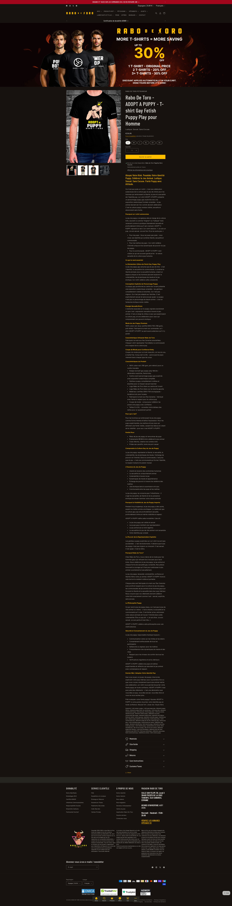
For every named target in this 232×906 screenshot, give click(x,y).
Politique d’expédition (160, 900)
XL (146, 142)
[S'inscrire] (97, 867)
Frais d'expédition (131, 136)
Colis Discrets (95, 809)
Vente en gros (120, 809)
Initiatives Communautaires (75, 802)
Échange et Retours (97, 799)
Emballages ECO (71, 796)
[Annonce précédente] (67, 2)
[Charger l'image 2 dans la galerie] (83, 170)
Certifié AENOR (71, 799)
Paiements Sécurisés (97, 805)
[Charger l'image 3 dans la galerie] (94, 170)
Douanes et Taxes (97, 802)
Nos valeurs (120, 799)
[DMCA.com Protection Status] (88, 892)
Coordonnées (148, 901)
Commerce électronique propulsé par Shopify (92, 900)
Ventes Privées (96, 812)
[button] (99, 11)
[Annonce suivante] (165, 2)
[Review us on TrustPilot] (129, 895)
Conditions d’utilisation (145, 900)
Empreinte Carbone (72, 809)
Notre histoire (120, 796)
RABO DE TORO (75, 900)
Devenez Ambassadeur (123, 805)
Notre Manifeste (71, 793)
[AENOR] (145, 892)
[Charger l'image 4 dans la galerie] (105, 170)
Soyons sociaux (121, 815)
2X (153, 142)
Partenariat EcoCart (72, 812)
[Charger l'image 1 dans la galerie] (72, 170)
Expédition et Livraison (98, 796)
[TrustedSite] (109, 892)
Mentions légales (138, 901)
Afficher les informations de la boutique (140, 170)
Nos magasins (120, 802)
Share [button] (129, 772)
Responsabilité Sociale (73, 805)
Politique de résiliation (160, 901)
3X (159, 142)
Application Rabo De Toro (124, 812)
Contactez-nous (121, 818)
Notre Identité (120, 793)
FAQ (92, 793)
